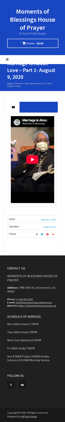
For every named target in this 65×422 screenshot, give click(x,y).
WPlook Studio (29, 416)
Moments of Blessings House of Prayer (32, 19)
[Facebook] (37, 234)
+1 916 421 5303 (24, 299)
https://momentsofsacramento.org (37, 305)
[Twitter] (42, 234)
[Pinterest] (48, 234)
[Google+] (54, 234)
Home (10, 83)
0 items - (35, 43)
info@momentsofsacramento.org (34, 302)
